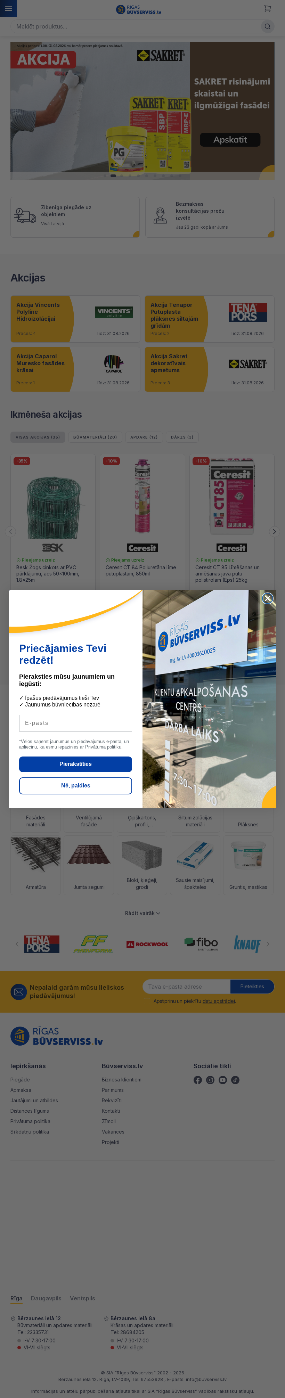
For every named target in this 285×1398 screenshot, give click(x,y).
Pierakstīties (75, 764)
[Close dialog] (267, 598)
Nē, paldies (75, 785)
